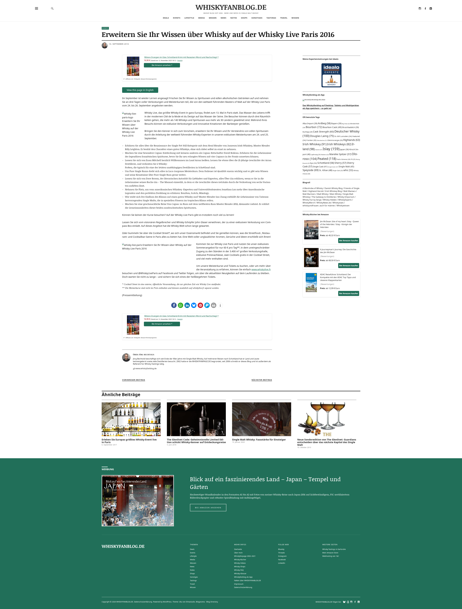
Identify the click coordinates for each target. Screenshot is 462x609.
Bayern (336, 123)
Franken (311, 140)
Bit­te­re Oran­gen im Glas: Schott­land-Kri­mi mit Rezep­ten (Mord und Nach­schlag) (181, 57)
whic (348, 170)
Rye (313, 163)
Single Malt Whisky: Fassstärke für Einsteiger (259, 439)
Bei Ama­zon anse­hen (162, 65)
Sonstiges (256, 18)
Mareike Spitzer (340, 154)
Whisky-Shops (239, 566)
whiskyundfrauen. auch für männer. (319, 205)
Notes (233, 18)
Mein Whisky (335, 194)
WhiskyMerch (309, 202)
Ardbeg (324, 123)
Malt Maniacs (349, 191)
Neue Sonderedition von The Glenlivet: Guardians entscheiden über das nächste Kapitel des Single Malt (326, 442)
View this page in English (140, 90)
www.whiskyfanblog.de (146, 368)
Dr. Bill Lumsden (343, 136)
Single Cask (320, 166)
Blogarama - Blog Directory (207, 602)
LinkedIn (430, 11)
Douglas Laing (322, 136)
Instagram (420, 11)
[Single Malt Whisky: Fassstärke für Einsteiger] (261, 419)
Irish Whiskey (315, 144)
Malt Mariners (309, 194)
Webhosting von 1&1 (330, 556)
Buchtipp (307, 132)
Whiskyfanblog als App (243, 577)
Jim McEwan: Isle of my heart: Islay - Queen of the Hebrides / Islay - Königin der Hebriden (339, 224)
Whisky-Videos (240, 563)
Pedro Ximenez (343, 159)
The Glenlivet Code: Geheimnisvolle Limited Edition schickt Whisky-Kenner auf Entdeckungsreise (196, 441)
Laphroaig (316, 155)
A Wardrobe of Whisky (313, 188)
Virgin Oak (338, 171)
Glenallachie (322, 140)
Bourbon (314, 127)
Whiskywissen (343, 205)
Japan (344, 149)
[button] (174, 305)
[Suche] (52, 8)
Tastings (271, 18)
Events (176, 18)
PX (353, 159)
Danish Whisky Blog (334, 188)
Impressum (238, 584)
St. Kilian (325, 170)
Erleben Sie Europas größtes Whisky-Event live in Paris (129, 441)
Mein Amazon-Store (330, 553)
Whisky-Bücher (240, 559)
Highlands (351, 140)
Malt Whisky (322, 194)
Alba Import (310, 123)
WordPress (167, 602)
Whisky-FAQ (239, 570)
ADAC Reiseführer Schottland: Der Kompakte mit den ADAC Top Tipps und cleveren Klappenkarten (338, 277)
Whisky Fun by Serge (312, 199)
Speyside (311, 170)
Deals (166, 18)
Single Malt (346, 166)
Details (179, 61)
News (223, 18)
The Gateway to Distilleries (324, 197)
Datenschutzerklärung (243, 587)
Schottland (325, 162)
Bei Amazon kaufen (348, 240)
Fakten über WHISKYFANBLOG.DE (247, 580)
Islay (331, 148)
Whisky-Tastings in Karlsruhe (334, 549)
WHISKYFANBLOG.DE (231, 7)
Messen (213, 18)
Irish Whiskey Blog (333, 191)
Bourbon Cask (332, 127)
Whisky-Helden (330, 199)
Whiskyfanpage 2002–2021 (245, 556)
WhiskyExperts (345, 199)
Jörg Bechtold (146, 354)
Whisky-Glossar (240, 573)
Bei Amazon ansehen (208, 507)
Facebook (425, 11)
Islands (318, 150)
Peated (327, 158)
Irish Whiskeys (339, 144)
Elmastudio (190, 602)
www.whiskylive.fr (261, 269)
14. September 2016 (119, 44)
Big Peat (346, 124)
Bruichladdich (350, 127)
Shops (244, 18)
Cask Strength (323, 131)
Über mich (238, 553)
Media (201, 18)
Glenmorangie (335, 140)
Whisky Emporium (346, 197)
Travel (283, 18)
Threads (414, 11)
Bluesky (409, 11)
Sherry (340, 162)
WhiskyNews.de (324, 202)
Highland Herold (315, 191)
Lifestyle (189, 18)
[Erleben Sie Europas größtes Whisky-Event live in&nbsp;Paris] (131, 419)
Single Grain (333, 167)
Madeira (325, 154)
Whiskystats (338, 202)
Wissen (295, 18)
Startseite (238, 549)
